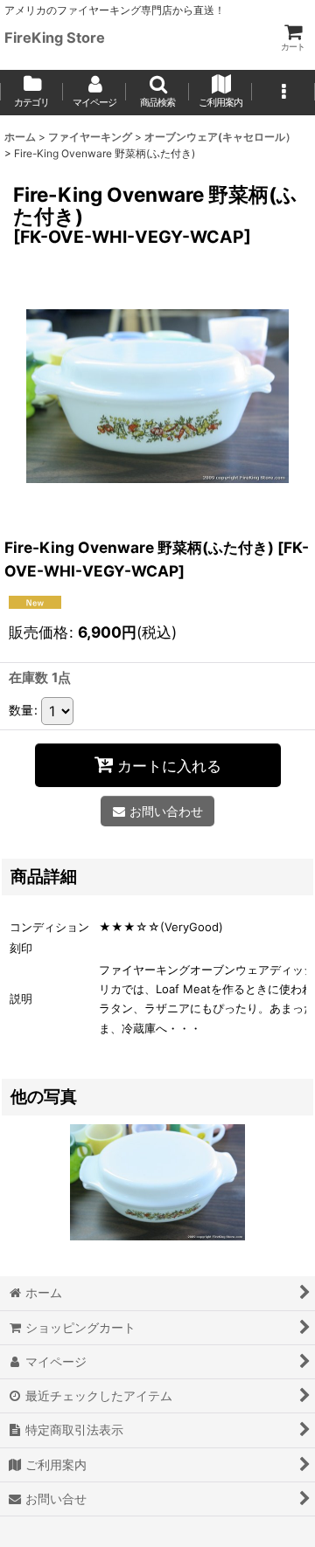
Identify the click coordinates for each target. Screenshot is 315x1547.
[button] (157, 92)
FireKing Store (54, 37)
